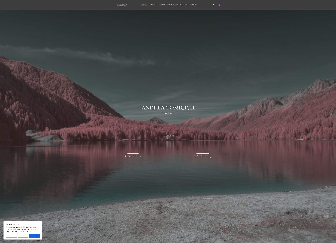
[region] (23, 230)
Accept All (34, 235)
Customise (11, 235)
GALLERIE (152, 5)
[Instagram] (219, 5)
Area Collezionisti (203, 156)
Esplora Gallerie (133, 156)
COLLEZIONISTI (172, 5)
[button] (156, 5)
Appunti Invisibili (205, 5)
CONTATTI (193, 5)
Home (144, 5)
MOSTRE (162, 5)
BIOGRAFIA (184, 5)
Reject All (23, 235)
